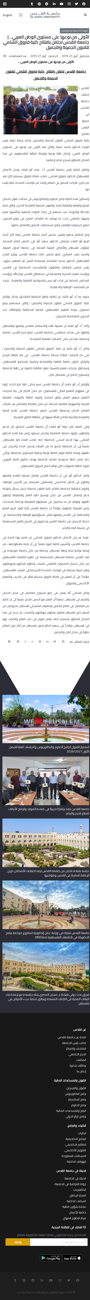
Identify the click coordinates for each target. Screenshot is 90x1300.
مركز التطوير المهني (74, 1218)
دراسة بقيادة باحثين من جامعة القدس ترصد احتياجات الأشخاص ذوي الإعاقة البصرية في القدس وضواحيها (48, 873)
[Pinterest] (39, 4)
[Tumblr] (32, 4)
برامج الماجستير (77, 1099)
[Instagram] (69, 4)
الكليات (82, 1133)
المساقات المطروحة (74, 1155)
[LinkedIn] (54, 4)
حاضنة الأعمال (77, 1212)
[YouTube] (62, 4)
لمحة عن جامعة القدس (72, 1037)
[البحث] (85, 15)
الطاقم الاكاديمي (75, 1144)
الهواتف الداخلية (76, 1161)
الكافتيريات (79, 1189)
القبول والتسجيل (76, 1088)
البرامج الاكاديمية (76, 1138)
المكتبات (81, 1059)
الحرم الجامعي (77, 1054)
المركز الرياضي (77, 1195)
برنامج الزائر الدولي (76, 1116)
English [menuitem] (7, 15)
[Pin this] (40, 641)
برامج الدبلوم (78, 1105)
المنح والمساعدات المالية (71, 1110)
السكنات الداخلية (76, 1201)
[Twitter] (76, 4)
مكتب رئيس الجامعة (74, 1042)
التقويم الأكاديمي (75, 1150)
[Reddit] (47, 4)
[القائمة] (21, 15)
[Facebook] (84, 4)
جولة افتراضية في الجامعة (70, 1184)
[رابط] (45, 15)
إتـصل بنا (81, 1071)
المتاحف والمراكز (76, 1048)
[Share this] (62, 641)
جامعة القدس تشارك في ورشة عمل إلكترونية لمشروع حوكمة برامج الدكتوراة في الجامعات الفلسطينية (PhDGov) (47, 935)
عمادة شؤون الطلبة (74, 1206)
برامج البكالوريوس (75, 1093)
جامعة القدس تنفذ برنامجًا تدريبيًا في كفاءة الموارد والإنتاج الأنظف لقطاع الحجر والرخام (48, 811)
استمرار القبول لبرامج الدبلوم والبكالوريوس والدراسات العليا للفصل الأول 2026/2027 (49, 749)
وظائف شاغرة (77, 1065)
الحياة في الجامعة (75, 1178)
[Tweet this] (54, 641)
